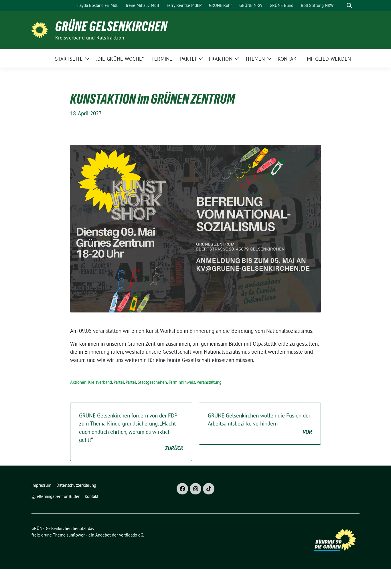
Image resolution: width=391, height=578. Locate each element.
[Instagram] (195, 488)
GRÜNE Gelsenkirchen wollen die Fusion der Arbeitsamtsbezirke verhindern (260, 423)
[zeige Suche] (349, 5)
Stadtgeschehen (152, 382)
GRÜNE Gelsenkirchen (111, 26)
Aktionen (78, 382)
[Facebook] (182, 488)
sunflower (76, 535)
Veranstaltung (209, 382)
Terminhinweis (182, 382)
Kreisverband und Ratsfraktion (90, 37)
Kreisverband (100, 382)
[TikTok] (208, 488)
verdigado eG (131, 535)
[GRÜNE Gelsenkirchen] (41, 29)
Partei (119, 382)
